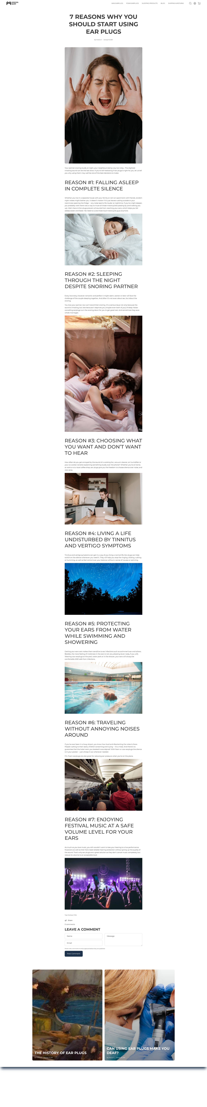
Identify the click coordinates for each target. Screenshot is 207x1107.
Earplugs (70, 915)
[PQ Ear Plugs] (12, 3)
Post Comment (73, 954)
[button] (149, 3)
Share (70, 920)
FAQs (75, 915)
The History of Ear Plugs (60, 1053)
